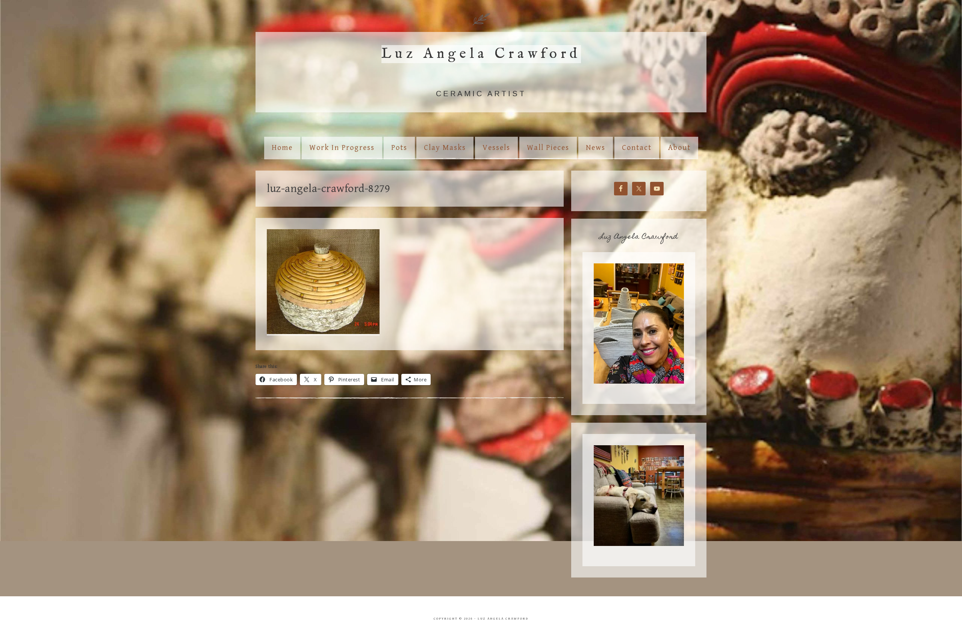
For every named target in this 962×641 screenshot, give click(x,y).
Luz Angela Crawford (481, 54)
